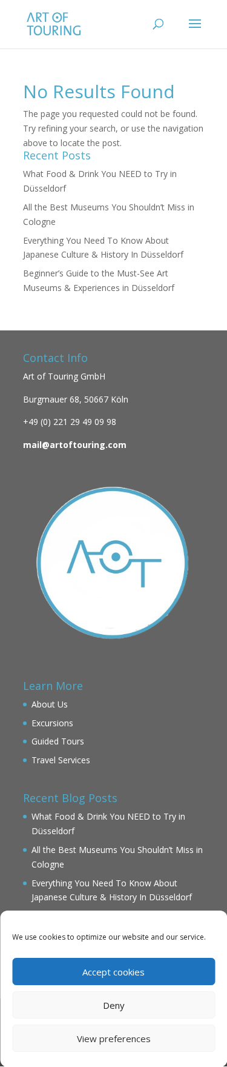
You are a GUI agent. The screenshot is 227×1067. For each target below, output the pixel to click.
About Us (49, 704)
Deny (114, 1005)
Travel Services (60, 760)
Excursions (52, 723)
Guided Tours (57, 741)
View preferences (114, 1038)
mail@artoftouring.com (75, 444)
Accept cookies (113, 972)
